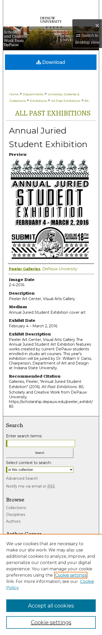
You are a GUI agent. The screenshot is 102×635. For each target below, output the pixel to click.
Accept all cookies (51, 606)
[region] (51, 584)
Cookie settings (71, 575)
